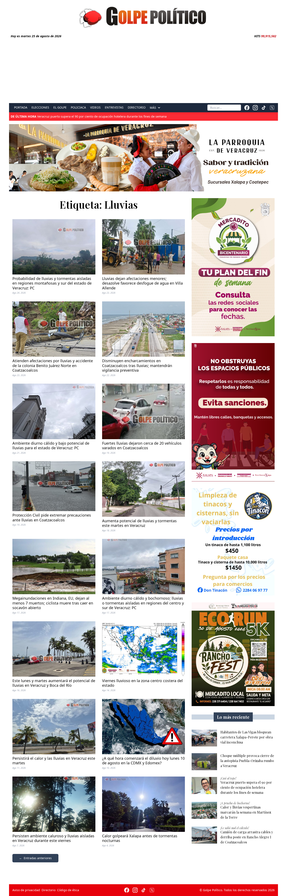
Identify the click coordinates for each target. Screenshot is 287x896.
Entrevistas (114, 107)
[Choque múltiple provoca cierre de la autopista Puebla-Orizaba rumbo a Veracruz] (204, 761)
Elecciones (40, 107)
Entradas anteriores (38, 858)
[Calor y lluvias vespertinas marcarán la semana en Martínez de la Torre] (204, 810)
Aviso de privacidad (26, 890)
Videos (95, 107)
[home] (143, 16)
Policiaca (78, 107)
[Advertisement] (143, 69)
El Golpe (60, 107)
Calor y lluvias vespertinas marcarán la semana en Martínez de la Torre (74, 116)
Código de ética (68, 890)
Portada (20, 107)
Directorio (137, 107)
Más (153, 108)
